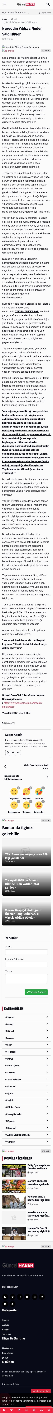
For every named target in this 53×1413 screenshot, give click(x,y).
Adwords (11, 1072)
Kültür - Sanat (13, 1107)
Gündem (11, 1142)
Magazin (11, 1121)
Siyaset (10, 1017)
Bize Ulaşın (7, 1353)
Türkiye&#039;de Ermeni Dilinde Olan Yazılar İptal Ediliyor (22, 884)
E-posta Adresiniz (14, 959)
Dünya (10, 1059)
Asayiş (10, 1024)
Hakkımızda (8, 1348)
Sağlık (10, 1100)
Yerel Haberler (14, 1079)
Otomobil (11, 1128)
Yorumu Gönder (37, 992)
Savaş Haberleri (14, 1114)
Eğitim (10, 1093)
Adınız (8, 946)
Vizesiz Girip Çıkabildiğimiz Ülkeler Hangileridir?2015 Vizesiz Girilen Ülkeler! (23, 913)
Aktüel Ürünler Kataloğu (18, 1135)
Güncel (10, 1031)
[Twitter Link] (13, 752)
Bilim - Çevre (13, 1065)
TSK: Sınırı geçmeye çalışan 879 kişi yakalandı (26, 856)
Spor (9, 1045)
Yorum (8, 971)
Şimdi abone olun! (41, 1391)
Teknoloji (11, 1052)
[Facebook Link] (7, 752)
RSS (6, 1358)
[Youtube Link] (18, 752)
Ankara (10, 1038)
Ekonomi (11, 1086)
